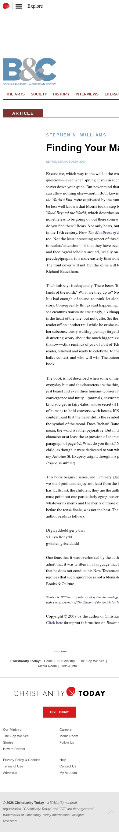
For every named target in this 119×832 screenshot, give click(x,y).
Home (48, 661)
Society (39, 94)
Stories (8, 742)
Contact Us (68, 766)
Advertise (10, 772)
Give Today (59, 712)
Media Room (47, 666)
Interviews (87, 94)
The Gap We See (92, 661)
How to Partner (14, 749)
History (61, 94)
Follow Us (67, 742)
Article (23, 113)
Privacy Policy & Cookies (21, 760)
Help (63, 760)
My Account (68, 772)
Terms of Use (13, 766)
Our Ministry (66, 661)
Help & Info (69, 666)
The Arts (15, 94)
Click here (54, 622)
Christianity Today (25, 661)
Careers (66, 729)
